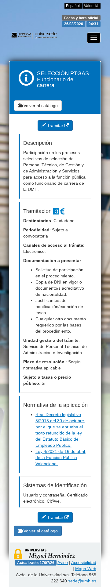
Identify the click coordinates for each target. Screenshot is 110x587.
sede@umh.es (82, 580)
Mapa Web (85, 568)
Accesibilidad (83, 562)
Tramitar (55, 125)
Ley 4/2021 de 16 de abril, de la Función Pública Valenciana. (60, 457)
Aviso (62, 562)
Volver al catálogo (40, 105)
